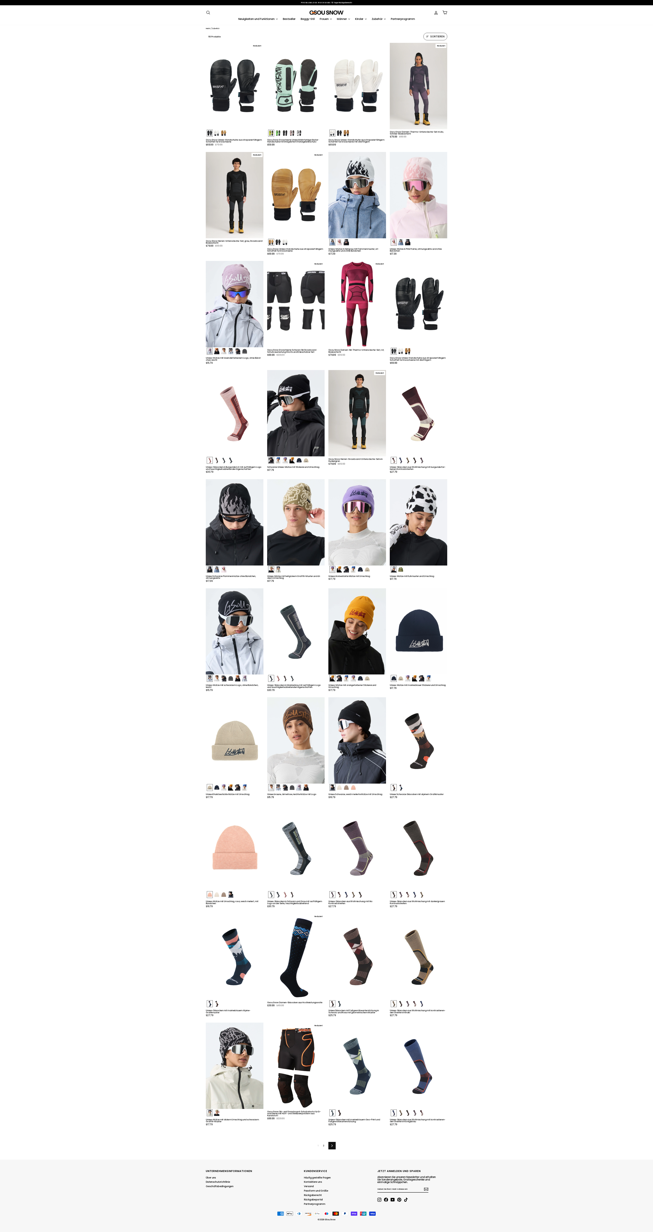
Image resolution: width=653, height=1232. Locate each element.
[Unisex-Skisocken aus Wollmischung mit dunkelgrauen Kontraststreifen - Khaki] (422, 894)
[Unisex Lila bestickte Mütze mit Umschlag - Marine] (360, 569)
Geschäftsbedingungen (219, 1186)
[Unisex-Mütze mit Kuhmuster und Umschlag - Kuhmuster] (394, 569)
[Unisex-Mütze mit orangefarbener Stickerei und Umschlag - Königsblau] (346, 678)
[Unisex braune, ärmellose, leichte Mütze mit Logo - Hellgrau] (285, 787)
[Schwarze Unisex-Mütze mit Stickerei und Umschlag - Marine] (299, 460)
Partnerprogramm (403, 19)
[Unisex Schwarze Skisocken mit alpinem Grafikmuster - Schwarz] (394, 787)
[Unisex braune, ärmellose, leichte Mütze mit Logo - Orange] (306, 787)
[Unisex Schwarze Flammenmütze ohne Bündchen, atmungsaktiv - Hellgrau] (217, 569)
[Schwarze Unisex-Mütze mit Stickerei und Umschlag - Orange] (292, 460)
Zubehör (377, 19)
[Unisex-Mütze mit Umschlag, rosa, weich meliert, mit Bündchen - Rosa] (210, 894)
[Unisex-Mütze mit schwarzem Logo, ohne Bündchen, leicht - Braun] (217, 678)
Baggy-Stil (308, 19)
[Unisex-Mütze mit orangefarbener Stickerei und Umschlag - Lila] (353, 678)
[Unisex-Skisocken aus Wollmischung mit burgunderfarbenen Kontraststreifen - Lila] (422, 460)
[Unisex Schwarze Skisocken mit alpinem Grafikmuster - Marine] (401, 787)
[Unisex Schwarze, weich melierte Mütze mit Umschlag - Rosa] (353, 787)
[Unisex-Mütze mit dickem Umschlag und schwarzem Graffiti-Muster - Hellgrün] (217, 1112)
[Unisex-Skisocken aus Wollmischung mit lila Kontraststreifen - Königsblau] (346, 894)
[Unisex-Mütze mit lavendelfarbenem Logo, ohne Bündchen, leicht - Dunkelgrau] (245, 351)
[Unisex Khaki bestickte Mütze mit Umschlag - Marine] (217, 787)
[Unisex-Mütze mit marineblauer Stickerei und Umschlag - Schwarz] (422, 678)
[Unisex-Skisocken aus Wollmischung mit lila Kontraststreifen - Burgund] (339, 894)
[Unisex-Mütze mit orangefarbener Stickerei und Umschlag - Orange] (332, 678)
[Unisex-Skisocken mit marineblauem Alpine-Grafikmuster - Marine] (210, 1003)
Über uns (211, 1177)
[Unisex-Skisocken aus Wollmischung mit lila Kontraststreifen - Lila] (332, 894)
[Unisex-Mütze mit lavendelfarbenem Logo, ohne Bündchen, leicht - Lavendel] (210, 351)
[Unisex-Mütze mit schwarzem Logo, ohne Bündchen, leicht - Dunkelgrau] (231, 678)
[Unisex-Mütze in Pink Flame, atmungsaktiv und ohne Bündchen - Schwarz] (408, 242)
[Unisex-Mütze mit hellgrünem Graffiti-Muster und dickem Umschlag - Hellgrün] (271, 569)
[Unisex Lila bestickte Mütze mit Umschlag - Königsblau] (353, 569)
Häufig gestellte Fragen (317, 1177)
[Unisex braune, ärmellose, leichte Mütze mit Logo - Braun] (271, 787)
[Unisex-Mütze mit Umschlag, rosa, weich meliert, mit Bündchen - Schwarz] (231, 894)
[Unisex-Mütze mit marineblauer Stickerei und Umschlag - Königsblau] (429, 678)
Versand (309, 1186)
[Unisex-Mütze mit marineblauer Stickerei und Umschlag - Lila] (408, 678)
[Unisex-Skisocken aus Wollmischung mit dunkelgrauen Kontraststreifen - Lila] (401, 894)
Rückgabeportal (313, 1199)
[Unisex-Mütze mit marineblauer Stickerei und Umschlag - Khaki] (401, 678)
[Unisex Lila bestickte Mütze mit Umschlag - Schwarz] (346, 569)
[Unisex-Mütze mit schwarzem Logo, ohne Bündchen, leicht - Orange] (238, 678)
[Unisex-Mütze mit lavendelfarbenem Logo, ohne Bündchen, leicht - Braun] (224, 351)
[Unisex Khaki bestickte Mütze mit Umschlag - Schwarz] (238, 787)
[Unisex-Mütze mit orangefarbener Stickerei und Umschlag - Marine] (360, 678)
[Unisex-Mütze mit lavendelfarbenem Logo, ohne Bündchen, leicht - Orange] (217, 351)
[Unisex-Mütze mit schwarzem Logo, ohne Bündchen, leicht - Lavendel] (245, 678)
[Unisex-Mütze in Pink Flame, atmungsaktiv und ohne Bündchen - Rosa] (394, 242)
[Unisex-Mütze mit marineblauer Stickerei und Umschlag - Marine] (394, 678)
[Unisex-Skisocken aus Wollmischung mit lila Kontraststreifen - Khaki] (353, 894)
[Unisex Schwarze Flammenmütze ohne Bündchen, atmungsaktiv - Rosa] (224, 569)
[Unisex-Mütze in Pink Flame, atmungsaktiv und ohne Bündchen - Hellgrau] (401, 242)
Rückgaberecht (313, 1195)
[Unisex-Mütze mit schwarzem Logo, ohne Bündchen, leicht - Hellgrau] (224, 678)
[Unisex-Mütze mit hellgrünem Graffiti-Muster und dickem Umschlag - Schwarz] (278, 569)
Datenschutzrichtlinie (218, 1182)
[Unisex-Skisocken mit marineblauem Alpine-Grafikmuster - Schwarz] (217, 1003)
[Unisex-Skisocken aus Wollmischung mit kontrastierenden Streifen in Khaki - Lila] (408, 1003)
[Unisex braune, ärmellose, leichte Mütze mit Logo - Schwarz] (278, 787)
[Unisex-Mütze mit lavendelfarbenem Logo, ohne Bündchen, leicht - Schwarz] (231, 351)
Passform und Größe (316, 1190)
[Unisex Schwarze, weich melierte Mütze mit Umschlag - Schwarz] (332, 787)
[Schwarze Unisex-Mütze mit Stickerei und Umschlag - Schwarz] (271, 460)
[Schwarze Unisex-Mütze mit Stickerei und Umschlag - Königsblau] (278, 460)
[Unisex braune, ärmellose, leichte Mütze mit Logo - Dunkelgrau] (292, 787)
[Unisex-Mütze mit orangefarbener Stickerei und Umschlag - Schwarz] (339, 678)
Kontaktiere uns (313, 1182)
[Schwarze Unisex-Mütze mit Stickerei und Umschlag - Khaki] (306, 460)
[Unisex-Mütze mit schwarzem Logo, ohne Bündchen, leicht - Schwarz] (210, 678)
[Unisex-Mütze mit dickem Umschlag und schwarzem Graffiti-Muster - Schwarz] (210, 1112)
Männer (342, 19)
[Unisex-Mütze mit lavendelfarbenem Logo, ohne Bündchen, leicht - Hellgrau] (238, 351)
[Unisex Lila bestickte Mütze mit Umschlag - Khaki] (367, 569)
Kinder (359, 19)
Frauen (324, 19)
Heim (208, 28)
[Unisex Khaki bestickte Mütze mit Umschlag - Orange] (231, 787)
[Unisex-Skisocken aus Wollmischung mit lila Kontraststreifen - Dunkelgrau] (360, 894)
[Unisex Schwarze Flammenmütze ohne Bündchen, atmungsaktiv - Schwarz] (210, 569)
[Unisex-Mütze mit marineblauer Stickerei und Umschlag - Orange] (415, 678)
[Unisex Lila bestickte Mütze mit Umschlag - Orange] (339, 569)
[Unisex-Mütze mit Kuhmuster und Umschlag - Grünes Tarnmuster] (401, 569)
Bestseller (289, 19)
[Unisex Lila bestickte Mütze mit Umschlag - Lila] (332, 569)
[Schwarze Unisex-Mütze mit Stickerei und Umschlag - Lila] (285, 460)
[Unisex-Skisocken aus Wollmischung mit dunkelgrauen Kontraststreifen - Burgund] (408, 894)
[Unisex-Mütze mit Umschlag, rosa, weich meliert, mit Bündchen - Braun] (224, 894)
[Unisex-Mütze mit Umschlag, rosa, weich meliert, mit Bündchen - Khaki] (217, 894)
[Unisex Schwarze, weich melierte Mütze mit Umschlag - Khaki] (339, 787)
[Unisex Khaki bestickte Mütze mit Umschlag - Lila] (224, 787)
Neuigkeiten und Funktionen (256, 19)
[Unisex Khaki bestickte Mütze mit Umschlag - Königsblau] (245, 787)
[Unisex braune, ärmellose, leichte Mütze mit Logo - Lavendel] (299, 787)
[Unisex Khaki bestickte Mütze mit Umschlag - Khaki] (210, 787)
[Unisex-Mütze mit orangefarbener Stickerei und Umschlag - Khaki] (367, 678)
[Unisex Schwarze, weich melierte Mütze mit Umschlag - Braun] (346, 787)
